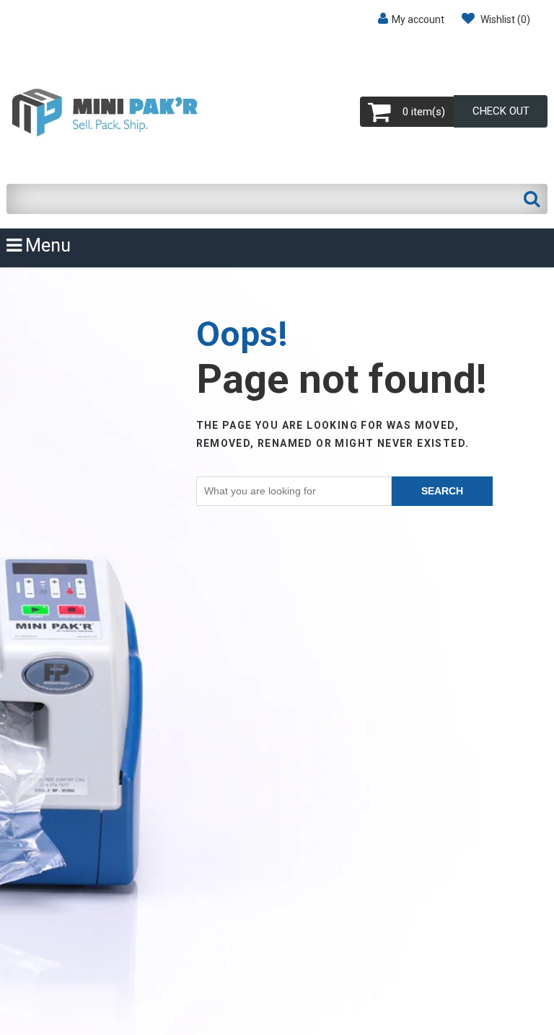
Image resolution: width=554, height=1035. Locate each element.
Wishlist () (504, 19)
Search (442, 491)
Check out (500, 111)
